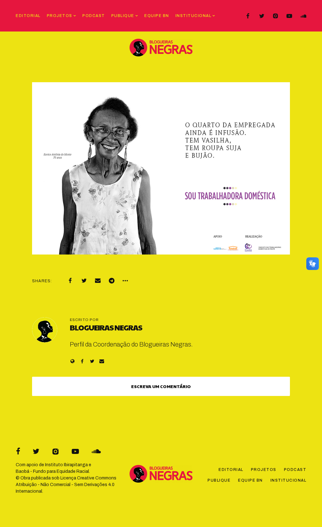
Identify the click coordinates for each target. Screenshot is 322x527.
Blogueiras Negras (106, 327)
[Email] (98, 281)
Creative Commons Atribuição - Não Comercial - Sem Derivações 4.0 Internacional (66, 485)
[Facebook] (248, 16)
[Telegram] (111, 281)
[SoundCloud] (303, 16)
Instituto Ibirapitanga (66, 464)
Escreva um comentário (161, 386)
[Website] (72, 361)
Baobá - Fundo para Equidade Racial (52, 471)
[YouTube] (289, 16)
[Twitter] (261, 16)
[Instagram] (275, 16)
